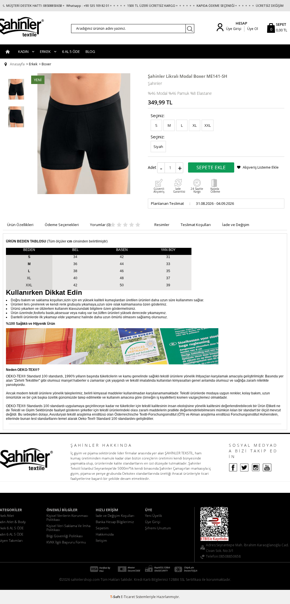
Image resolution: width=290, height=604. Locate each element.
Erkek (45, 51)
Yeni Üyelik (153, 515)
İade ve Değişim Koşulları (115, 515)
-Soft (115, 596)
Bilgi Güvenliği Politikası (64, 536)
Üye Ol (252, 28)
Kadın (23, 51)
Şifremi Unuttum (158, 528)
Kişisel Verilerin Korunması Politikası (67, 517)
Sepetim (102, 528)
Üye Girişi (233, 28)
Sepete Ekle (211, 167)
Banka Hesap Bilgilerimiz (115, 521)
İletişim (101, 540)
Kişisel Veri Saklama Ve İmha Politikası (68, 527)
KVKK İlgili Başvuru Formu (66, 542)
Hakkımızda (105, 534)
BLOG (90, 51)
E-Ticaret (128, 596)
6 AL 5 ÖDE (71, 51)
